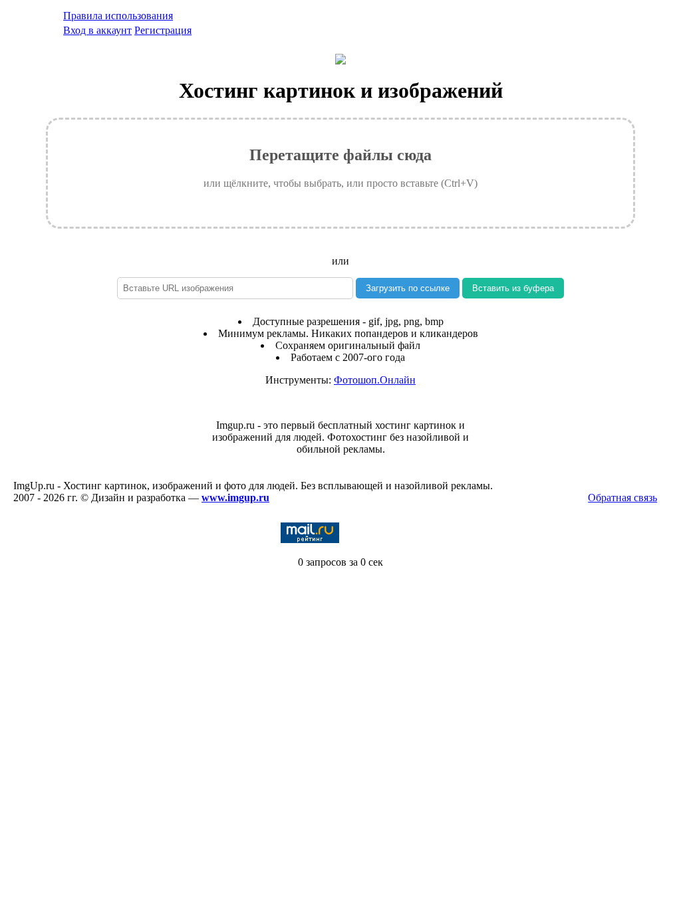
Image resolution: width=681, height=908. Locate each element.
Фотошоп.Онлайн (375, 380)
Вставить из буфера (513, 288)
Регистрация (163, 30)
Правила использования (118, 15)
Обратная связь (622, 497)
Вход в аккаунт (97, 30)
